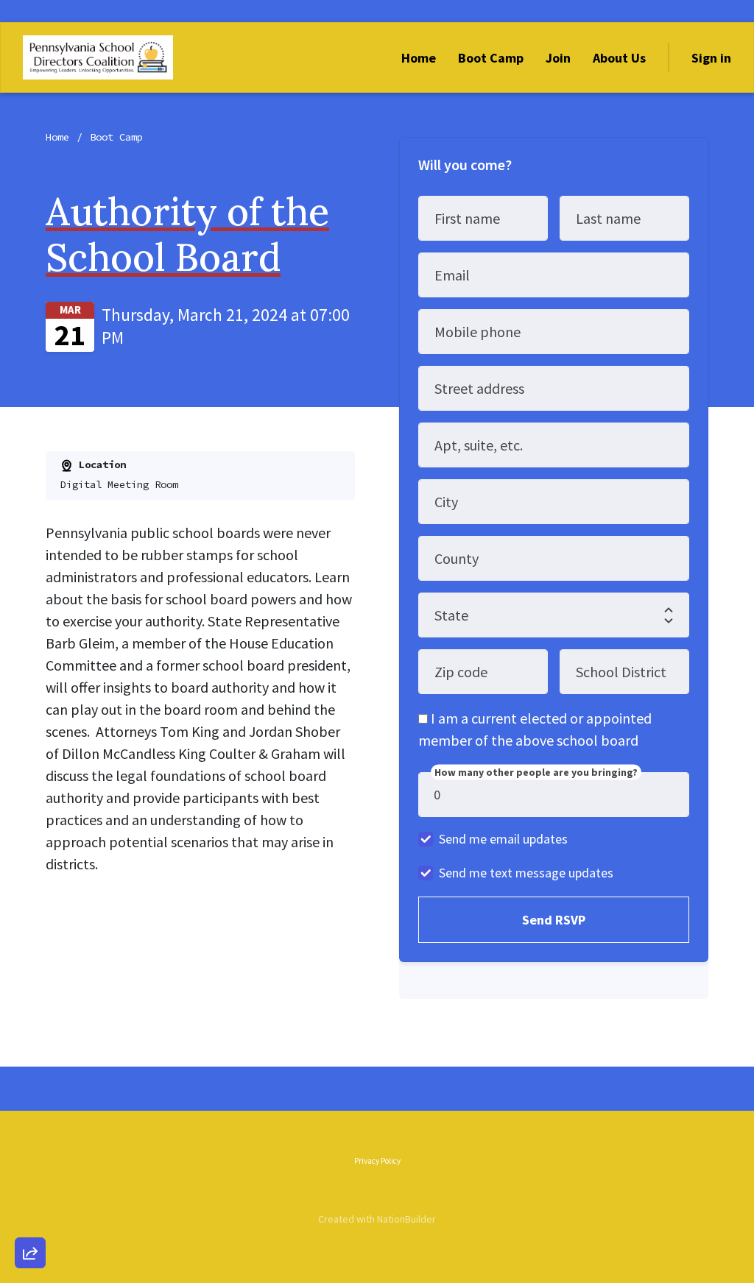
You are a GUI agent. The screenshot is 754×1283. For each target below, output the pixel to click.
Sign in (711, 57)
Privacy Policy (377, 1161)
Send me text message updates (526, 872)
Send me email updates (503, 838)
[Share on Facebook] (30, 1175)
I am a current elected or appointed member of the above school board (535, 729)
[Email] (30, 1091)
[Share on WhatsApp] (30, 1217)
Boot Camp (491, 57)
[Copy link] (30, 1049)
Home (418, 57)
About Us (619, 57)
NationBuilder (406, 1219)
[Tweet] (30, 1133)
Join (558, 57)
